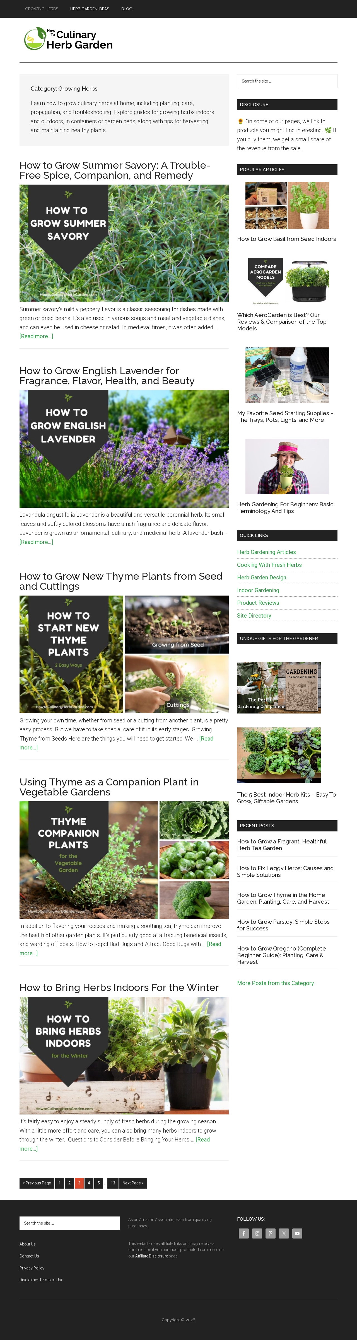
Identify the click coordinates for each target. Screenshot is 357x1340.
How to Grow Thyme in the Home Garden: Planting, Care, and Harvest (283, 898)
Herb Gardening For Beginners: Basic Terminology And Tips (285, 507)
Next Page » (133, 1185)
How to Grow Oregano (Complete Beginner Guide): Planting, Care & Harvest (281, 955)
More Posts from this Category (275, 983)
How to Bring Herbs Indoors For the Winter (119, 987)
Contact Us (29, 1256)
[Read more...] (36, 336)
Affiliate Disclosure (151, 1256)
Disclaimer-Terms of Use (41, 1280)
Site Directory (254, 615)
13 (114, 1183)
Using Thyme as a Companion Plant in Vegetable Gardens (109, 787)
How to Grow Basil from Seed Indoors (286, 239)
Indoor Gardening (258, 590)
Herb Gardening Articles (266, 552)
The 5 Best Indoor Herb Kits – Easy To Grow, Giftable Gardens (286, 798)
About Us (28, 1244)
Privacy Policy (32, 1268)
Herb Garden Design (261, 577)
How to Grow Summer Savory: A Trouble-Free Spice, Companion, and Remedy (115, 170)
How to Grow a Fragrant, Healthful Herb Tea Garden (281, 845)
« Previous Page (37, 1185)
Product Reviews (258, 602)
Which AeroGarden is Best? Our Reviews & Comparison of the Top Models (282, 322)
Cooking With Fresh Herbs (269, 565)
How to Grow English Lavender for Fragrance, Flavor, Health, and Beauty (107, 375)
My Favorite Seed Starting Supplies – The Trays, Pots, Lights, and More (285, 416)
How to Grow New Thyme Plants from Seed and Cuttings (121, 581)
